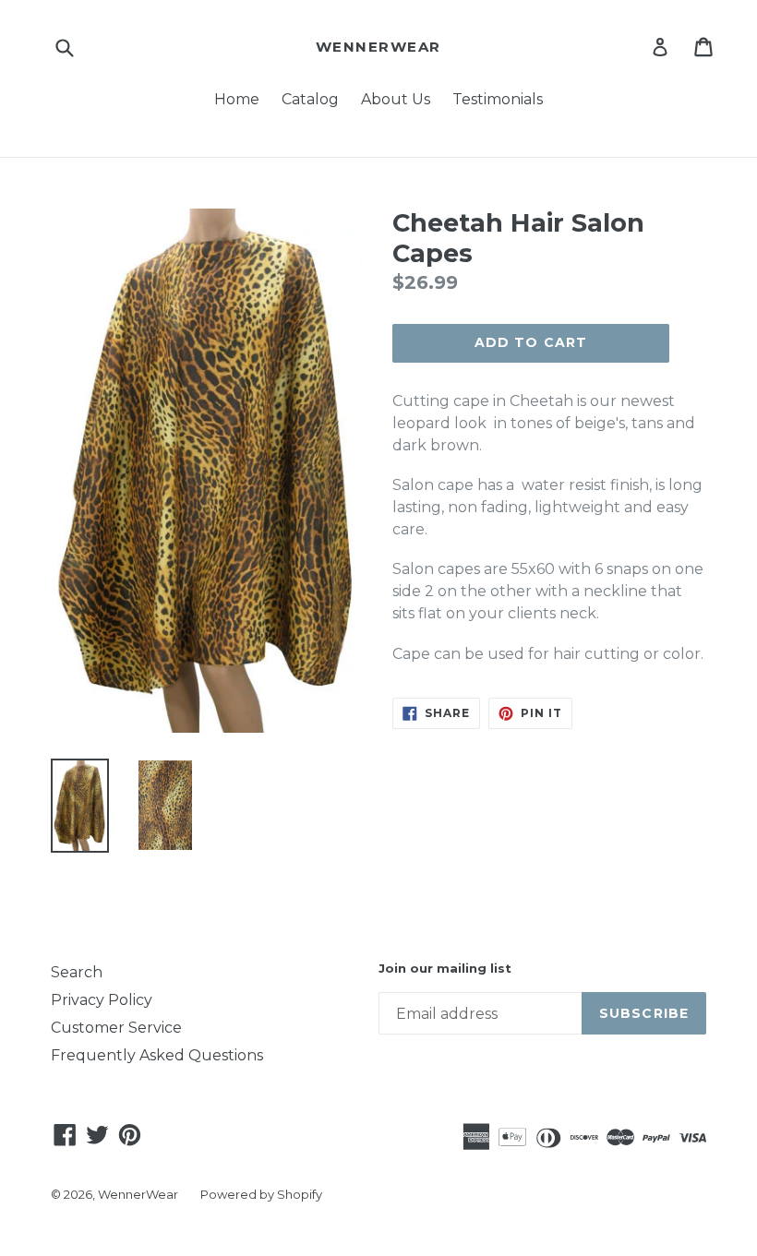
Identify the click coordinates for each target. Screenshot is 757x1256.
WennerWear (378, 47)
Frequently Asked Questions (157, 1055)
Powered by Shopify (261, 1194)
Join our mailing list (444, 968)
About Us (395, 99)
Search (76, 972)
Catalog (310, 99)
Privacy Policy (101, 1000)
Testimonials (497, 99)
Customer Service (116, 1027)
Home (236, 99)
